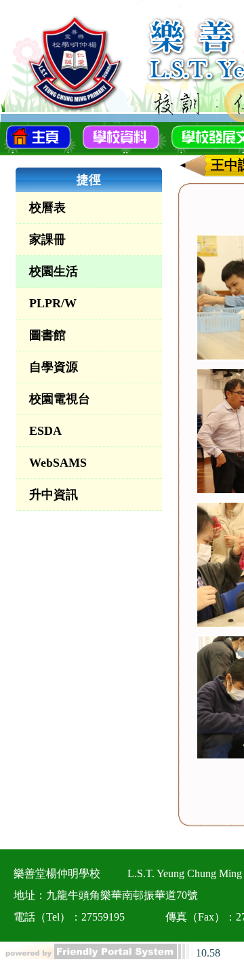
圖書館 (47, 335)
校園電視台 (59, 399)
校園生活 (53, 271)
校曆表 (47, 207)
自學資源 (53, 367)
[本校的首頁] (38, 135)
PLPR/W (53, 303)
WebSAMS (58, 462)
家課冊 (47, 239)
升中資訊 (53, 494)
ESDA (45, 431)
